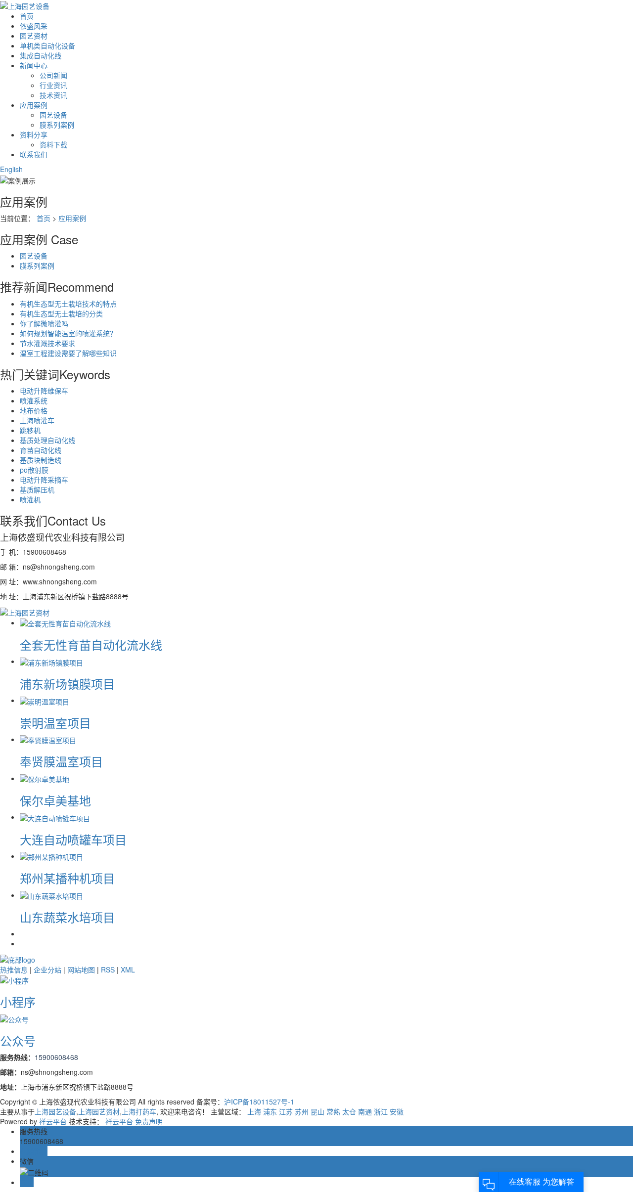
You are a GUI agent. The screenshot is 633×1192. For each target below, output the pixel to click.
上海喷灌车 (37, 420)
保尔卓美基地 (55, 800)
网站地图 (81, 969)
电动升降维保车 (44, 391)
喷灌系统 (33, 400)
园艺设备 (53, 115)
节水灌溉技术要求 (47, 343)
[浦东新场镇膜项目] (51, 661)
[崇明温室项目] (44, 700)
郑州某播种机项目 (67, 877)
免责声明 (149, 1121)
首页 (27, 16)
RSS (108, 969)
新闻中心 (33, 65)
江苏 (286, 1111)
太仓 (349, 1111)
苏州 (302, 1111)
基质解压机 (37, 489)
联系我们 (33, 154)
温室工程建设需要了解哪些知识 (68, 353)
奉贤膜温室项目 (61, 761)
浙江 (381, 1111)
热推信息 (14, 969)
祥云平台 (53, 1121)
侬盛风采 (33, 26)
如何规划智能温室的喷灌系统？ (68, 333)
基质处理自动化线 (47, 440)
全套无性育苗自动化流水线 (91, 644)
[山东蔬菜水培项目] (51, 895)
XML (128, 969)
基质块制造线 (40, 460)
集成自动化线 (40, 55)
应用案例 (33, 105)
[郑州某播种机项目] (51, 856)
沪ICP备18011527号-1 (259, 1101)
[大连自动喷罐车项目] (55, 817)
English (11, 169)
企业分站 (47, 969)
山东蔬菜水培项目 (67, 917)
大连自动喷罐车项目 (73, 839)
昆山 (317, 1111)
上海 (254, 1111)
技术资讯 (53, 95)
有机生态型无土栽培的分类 (61, 313)
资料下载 (53, 144)
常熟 (333, 1111)
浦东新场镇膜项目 (67, 683)
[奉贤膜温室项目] (48, 739)
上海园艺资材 (99, 1111)
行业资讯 (53, 85)
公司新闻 (53, 75)
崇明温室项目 (55, 722)
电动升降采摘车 (44, 480)
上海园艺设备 (55, 1111)
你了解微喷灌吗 (44, 323)
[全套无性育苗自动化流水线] (65, 622)
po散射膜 (34, 470)
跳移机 (30, 430)
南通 (365, 1111)
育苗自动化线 (40, 450)
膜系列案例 (57, 125)
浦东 (270, 1111)
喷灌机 (30, 499)
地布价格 (33, 410)
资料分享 (33, 134)
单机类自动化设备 (47, 45)
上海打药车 (139, 1111)
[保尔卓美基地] (44, 778)
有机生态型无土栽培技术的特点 (68, 304)
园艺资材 (33, 36)
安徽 (397, 1111)
